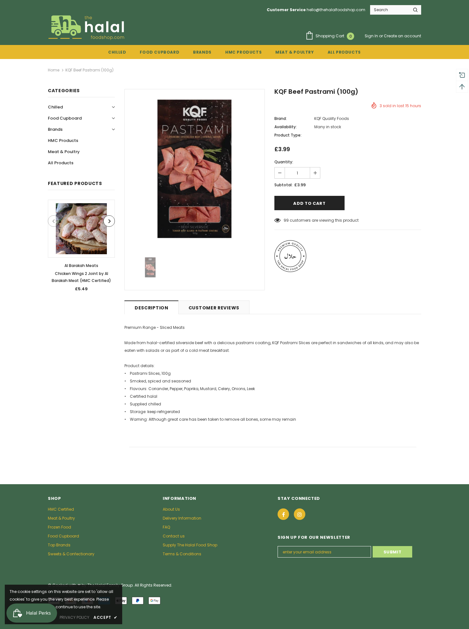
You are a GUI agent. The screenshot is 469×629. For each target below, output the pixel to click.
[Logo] (87, 27)
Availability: (285, 127)
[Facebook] (283, 514)
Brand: (280, 118)
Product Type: (288, 135)
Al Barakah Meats (81, 265)
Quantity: (283, 162)
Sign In (372, 36)
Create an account (402, 36)
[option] (81, 248)
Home (53, 70)
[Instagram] (299, 514)
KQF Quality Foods (331, 118)
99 (286, 220)
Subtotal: (283, 185)
